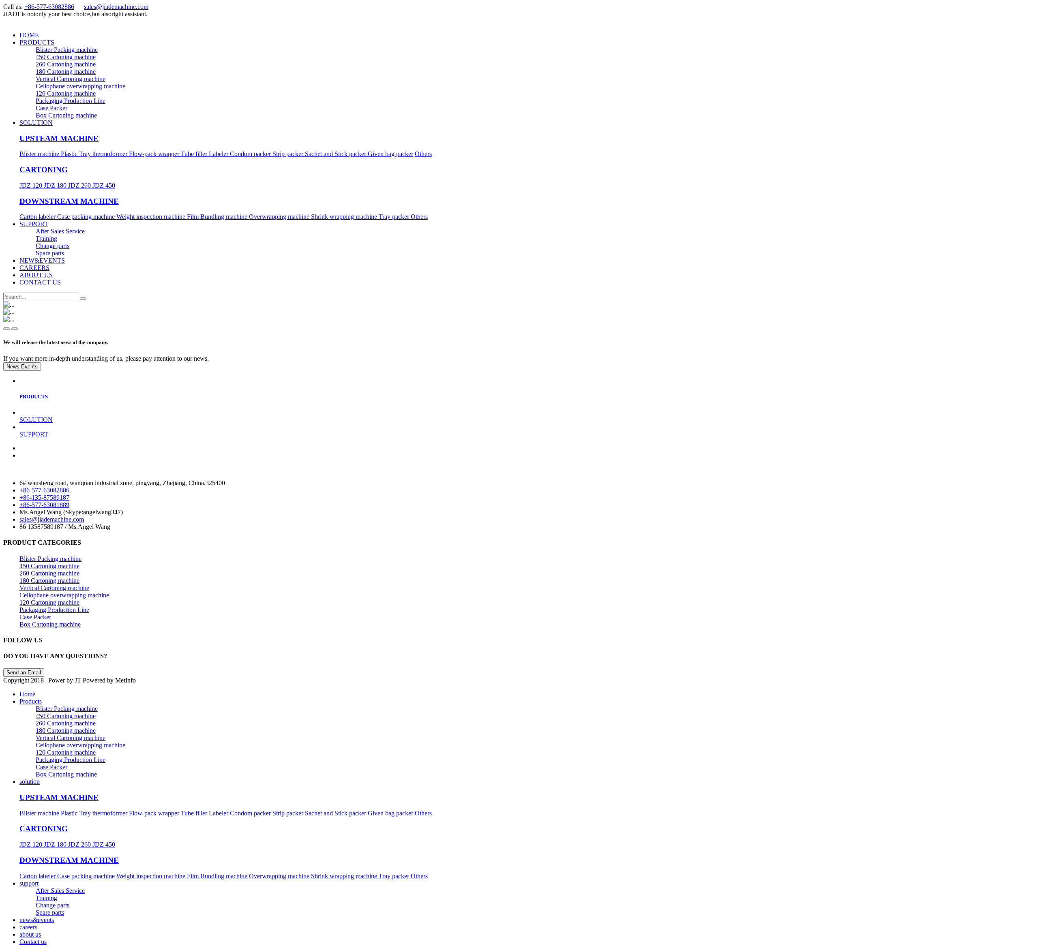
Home (27, 694)
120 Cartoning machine (66, 93)
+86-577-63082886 (49, 6)
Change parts (52, 245)
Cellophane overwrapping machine (80, 86)
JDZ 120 (31, 185)
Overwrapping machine (280, 216)
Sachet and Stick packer (336, 153)
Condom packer (251, 153)
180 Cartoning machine (66, 71)
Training (46, 238)
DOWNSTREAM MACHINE (69, 201)
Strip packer (288, 153)
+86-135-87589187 (44, 497)
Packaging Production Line (70, 100)
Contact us (33, 941)
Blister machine (40, 153)
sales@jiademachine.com (116, 6)
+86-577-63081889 (44, 504)
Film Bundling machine (218, 216)
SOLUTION (36, 122)
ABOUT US (36, 275)
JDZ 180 (56, 185)
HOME (29, 35)
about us (30, 934)
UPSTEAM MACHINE (59, 138)
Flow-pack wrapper (155, 153)
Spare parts (50, 253)
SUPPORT (33, 223)
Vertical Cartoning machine (70, 78)
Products (30, 701)
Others (423, 153)
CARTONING (43, 169)
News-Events (22, 367)
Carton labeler (38, 216)
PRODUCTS (36, 42)
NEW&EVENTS (42, 260)
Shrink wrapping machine (345, 216)
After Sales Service (60, 231)
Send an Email (23, 673)
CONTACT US (40, 282)
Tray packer (395, 216)
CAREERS (34, 267)
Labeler (219, 153)
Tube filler (195, 153)
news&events (36, 919)
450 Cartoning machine (66, 56)
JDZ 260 (80, 185)
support (29, 883)
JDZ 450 (103, 185)
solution (29, 781)
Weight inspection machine (151, 216)
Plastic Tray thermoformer (95, 153)
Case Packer (51, 108)
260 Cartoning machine (66, 64)
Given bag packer (390, 153)
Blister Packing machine (67, 49)
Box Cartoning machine (66, 115)
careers (28, 927)
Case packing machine (86, 216)
